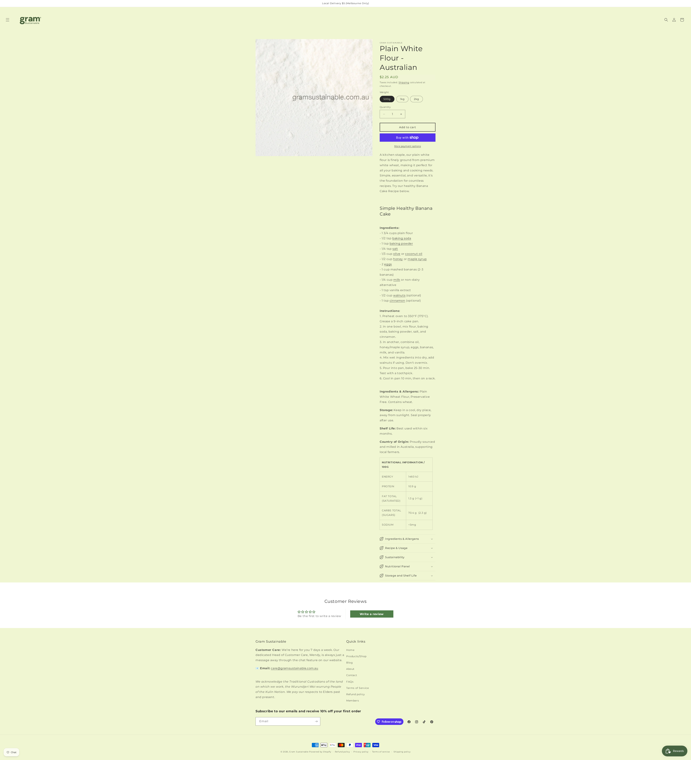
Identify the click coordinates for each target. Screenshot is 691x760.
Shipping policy (402, 751)
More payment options (407, 146)
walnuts (399, 295)
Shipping (404, 82)
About (350, 669)
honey (398, 259)
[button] (8, 20)
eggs (388, 264)
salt (395, 248)
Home (350, 650)
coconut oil (413, 253)
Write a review (371, 614)
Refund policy (355, 694)
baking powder (401, 243)
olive (396, 253)
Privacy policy (361, 751)
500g (387, 99)
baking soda (401, 238)
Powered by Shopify (320, 751)
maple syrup (417, 259)
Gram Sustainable (298, 751)
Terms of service (381, 751)
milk (396, 279)
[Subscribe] (316, 721)
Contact (351, 675)
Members (352, 700)
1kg (402, 99)
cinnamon (397, 300)
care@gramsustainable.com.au (294, 668)
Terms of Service (357, 688)
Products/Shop (356, 656)
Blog (349, 662)
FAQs (349, 681)
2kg (416, 99)
